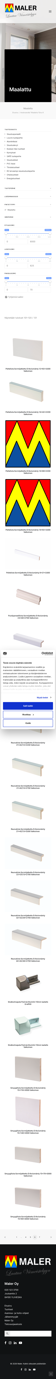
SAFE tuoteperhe (14, 156)
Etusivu (15, 112)
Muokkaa (26, 714)
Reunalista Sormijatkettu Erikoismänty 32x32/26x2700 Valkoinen (28, 916)
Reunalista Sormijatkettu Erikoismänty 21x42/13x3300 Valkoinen (28, 830)
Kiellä (28, 723)
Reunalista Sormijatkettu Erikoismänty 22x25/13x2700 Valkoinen (28, 873)
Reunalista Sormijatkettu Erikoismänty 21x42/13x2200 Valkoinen (28, 744)
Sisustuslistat (12, 160)
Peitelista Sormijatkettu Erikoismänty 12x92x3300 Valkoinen (28, 370)
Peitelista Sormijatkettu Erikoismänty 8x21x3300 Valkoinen (28, 574)
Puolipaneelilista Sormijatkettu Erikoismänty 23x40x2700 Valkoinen (28, 617)
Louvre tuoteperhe (15, 138)
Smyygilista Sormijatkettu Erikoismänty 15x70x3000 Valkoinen (28, 1174)
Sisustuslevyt (12, 145)
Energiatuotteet (13, 178)
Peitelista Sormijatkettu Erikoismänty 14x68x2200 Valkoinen (28, 472)
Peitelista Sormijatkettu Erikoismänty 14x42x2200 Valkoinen (28, 413)
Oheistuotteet (12, 175)
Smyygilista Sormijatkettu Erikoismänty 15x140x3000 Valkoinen (28, 1132)
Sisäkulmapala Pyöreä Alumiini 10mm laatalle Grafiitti (28, 1003)
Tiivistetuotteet (13, 167)
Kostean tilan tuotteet (16, 149)
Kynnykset (11, 152)
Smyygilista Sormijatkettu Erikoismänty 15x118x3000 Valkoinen (28, 1089)
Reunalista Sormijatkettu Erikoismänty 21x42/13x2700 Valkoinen (28, 787)
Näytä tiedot (42, 697)
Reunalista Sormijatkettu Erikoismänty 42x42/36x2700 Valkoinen (28, 960)
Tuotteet (9, 1309)
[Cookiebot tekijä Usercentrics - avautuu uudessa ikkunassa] (41, 653)
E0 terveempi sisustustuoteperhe (21, 171)
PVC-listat (11, 163)
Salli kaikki (28, 706)
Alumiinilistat (12, 141)
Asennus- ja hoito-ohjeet (17, 1313)
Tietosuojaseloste (13, 1324)
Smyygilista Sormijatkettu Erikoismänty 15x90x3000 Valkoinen (28, 1217)
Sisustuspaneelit (14, 134)
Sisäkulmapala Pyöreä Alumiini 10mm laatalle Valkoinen (28, 1046)
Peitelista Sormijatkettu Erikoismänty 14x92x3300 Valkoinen (28, 531)
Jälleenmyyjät (11, 1316)
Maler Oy (9, 1320)
